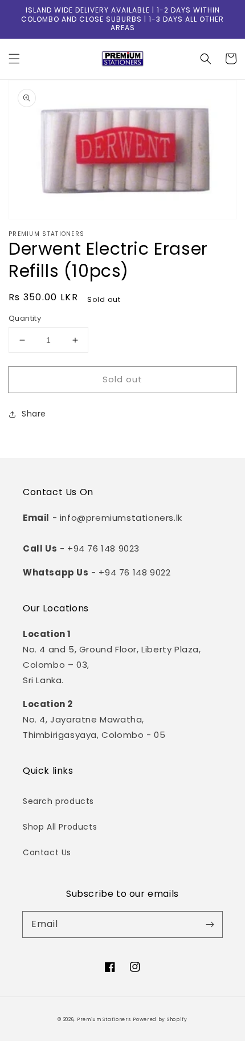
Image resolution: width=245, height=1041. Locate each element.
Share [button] (34, 413)
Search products (58, 801)
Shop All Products (60, 826)
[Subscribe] (209, 924)
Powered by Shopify (160, 1019)
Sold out (122, 379)
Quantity (25, 318)
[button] (14, 58)
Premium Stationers (104, 1019)
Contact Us (47, 852)
